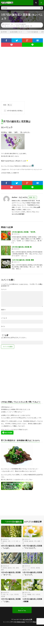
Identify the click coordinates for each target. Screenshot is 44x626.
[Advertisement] (22, 73)
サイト (3, 326)
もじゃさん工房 (27, 619)
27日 (35, 541)
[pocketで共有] (11, 45)
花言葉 (22, 26)
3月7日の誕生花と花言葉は (13, 110)
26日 (13, 567)
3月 (31, 26)
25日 (28, 569)
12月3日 (38, 594)
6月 (17, 541)
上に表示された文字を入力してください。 (14, 337)
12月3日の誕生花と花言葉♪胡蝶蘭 (32, 600)
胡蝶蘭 (29, 594)
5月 (7, 594)
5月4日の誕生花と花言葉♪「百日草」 (24, 232)
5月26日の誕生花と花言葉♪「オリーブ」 (11, 573)
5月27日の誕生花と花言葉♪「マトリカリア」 (32, 547)
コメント (4, 289)
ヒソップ (26, 567)
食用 (17, 567)
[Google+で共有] (27, 40)
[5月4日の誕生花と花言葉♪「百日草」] (6, 235)
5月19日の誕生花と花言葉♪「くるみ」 (11, 600)
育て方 (24, 596)
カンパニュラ (11, 26)
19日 (4, 594)
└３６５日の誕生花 (19, 24)
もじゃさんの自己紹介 (18, 214)
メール (4, 318)
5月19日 (16, 594)
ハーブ (13, 541)
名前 (3, 309)
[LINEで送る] (32, 45)
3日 (25, 594)
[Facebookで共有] (6, 40)
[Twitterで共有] (17, 40)
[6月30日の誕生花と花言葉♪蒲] (6, 250)
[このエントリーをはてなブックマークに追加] (37, 40)
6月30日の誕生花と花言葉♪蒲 (22, 247)
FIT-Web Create (19, 622)
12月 (33, 594)
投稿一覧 (32, 197)
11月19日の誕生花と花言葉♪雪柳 (23, 260)
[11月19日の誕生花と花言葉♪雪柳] (6, 263)
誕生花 (27, 26)
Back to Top (22, 610)
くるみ (11, 594)
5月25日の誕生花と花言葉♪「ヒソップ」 (32, 573)
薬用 (38, 541)
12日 (9, 541)
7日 (5, 26)
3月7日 (18, 26)
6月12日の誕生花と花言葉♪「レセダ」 (11, 547)
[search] (41, 8)
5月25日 (32, 567)
